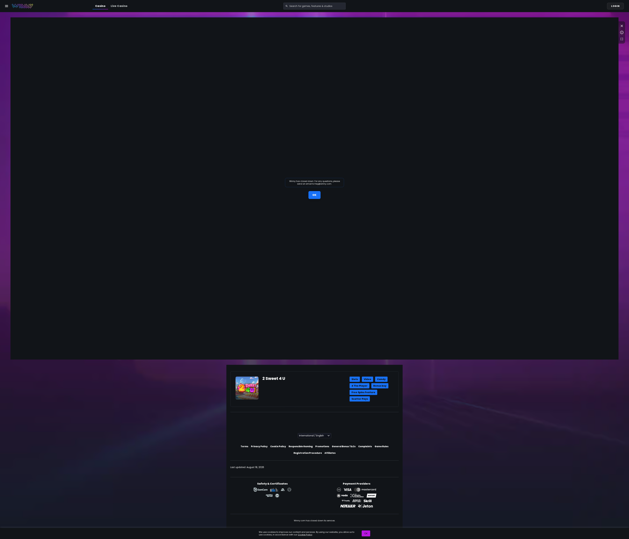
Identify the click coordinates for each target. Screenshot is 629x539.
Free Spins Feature (363, 392)
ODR (274, 490)
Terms (244, 446)
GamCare (260, 490)
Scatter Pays (360, 399)
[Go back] (622, 26)
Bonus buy (379, 385)
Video (367, 379)
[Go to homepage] (22, 6)
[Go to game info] (622, 32)
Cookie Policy (278, 446)
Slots (355, 379)
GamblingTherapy (269, 495)
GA (283, 490)
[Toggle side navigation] (6, 6)
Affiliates (330, 453)
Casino (100, 6)
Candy (381, 379)
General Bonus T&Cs (344, 446)
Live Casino (119, 6)
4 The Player (359, 385)
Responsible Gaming (301, 446)
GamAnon (289, 490)
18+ (277, 496)
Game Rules (382, 446)
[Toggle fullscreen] (622, 39)
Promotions (322, 446)
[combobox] (314, 6)
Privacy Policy (259, 446)
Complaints (365, 446)
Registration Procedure (308, 453)
